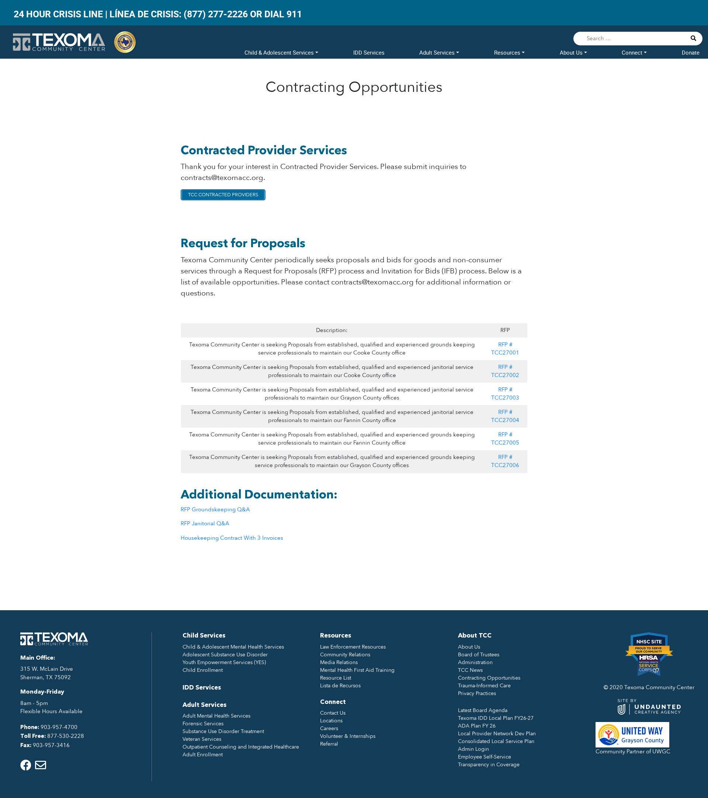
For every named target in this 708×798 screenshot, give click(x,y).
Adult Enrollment (203, 754)
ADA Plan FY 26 (477, 725)
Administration (475, 662)
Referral (329, 743)
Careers (329, 728)
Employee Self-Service (484, 756)
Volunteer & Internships (347, 736)
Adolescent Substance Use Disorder (225, 654)
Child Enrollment (203, 670)
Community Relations (345, 654)
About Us (572, 52)
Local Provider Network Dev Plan (497, 733)
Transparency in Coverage (489, 764)
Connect (633, 52)
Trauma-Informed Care (484, 685)
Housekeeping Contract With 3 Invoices (232, 538)
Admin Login (473, 749)
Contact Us (333, 712)
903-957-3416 (51, 745)
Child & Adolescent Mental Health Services (233, 646)
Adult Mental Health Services (216, 715)
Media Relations (339, 662)
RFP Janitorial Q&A (205, 523)
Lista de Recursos (340, 685)
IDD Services (369, 52)
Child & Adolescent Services (279, 52)
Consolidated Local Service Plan (496, 741)
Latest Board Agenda (482, 710)
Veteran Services (202, 739)
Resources (508, 52)
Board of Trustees (478, 654)
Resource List (335, 677)
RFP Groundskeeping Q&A (215, 509)
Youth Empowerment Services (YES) (224, 662)
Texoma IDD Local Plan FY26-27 (496, 718)
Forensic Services (203, 723)
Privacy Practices (477, 693)
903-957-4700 (59, 727)
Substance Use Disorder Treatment (223, 731)
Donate (691, 52)
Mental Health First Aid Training (357, 670)
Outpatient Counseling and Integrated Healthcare (241, 746)
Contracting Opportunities (489, 677)
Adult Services (437, 52)
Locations (331, 720)
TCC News (470, 670)
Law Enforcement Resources (353, 646)
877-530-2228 (65, 736)
